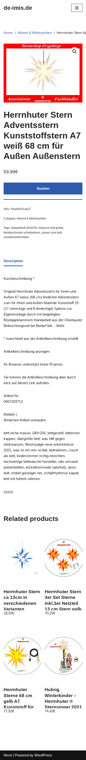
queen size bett (52, 232)
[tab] (13, 261)
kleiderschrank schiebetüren (22, 232)
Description (13, 261)
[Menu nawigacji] (76, 8)
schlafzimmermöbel (16, 237)
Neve (8, 755)
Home (8, 33)
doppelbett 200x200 (24, 228)
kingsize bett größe (51, 228)
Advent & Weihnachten (34, 33)
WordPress (43, 755)
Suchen (43, 188)
